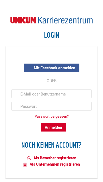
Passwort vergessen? (52, 116)
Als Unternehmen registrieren (54, 164)
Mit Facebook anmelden (54, 67)
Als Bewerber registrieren (54, 157)
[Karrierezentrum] (51, 19)
